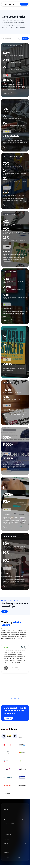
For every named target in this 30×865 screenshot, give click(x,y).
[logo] (9, 4)
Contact (24, 4)
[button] (11, 698)
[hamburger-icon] (3, 4)
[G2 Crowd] (6, 736)
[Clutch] (17, 736)
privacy (12, 823)
